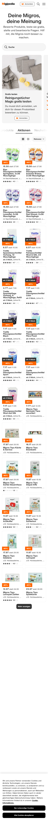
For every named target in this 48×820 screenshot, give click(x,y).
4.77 (10, 288)
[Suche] (38, 4)
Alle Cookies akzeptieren (24, 815)
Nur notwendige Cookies (24, 808)
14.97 (11, 589)
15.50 (11, 166)
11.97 (33, 479)
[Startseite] (8, 4)
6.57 (10, 247)
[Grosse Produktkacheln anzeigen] (28, 139)
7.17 (32, 288)
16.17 (33, 444)
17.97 (11, 444)
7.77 (33, 406)
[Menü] (44, 4)
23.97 (34, 589)
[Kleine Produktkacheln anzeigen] (23, 139)
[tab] (24, 130)
